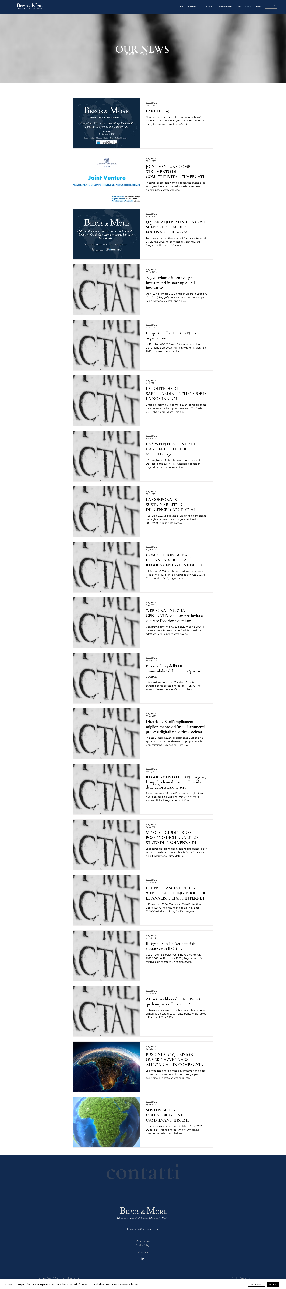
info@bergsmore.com (147, 1229)
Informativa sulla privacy (129, 1284)
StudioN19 (245, 1278)
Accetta (272, 1284)
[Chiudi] (282, 1284)
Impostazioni (256, 1284)
